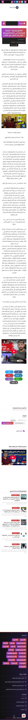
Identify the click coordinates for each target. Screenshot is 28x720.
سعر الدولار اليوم (11, 657)
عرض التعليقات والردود (7, 423)
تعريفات (5, 646)
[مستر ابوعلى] (14, 7)
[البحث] (3, 2)
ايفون (11, 643)
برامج (5, 643)
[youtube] (20, 2)
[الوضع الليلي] (24, 716)
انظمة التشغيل (20, 643)
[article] (14, 392)
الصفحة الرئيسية (20, 42)
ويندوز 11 (22, 663)
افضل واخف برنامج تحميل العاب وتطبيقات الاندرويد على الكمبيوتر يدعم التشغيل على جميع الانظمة (11, 524)
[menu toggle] (25, 2)
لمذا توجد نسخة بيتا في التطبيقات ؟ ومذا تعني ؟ (11, 536)
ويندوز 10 (11, 660)
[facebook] (15, 2)
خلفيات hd (21, 653)
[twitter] (17, 2)
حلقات (10, 650)
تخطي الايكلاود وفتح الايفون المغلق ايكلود (14, 682)
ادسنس (22, 640)
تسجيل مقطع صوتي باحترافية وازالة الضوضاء (12, 547)
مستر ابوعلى (8, 718)
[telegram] (22, 2)
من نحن (22, 698)
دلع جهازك (21, 657)
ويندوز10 (13, 663)
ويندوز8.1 (22, 667)
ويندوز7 (12, 42)
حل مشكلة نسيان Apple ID (18, 686)
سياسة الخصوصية (20, 706)
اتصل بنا (22, 709)
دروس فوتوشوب (11, 653)
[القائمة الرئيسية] (4, 23)
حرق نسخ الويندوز (20, 650)
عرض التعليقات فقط (19, 423)
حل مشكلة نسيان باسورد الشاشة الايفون (15, 689)
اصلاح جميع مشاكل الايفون (18, 678)
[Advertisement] (14, 478)
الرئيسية (21, 23)
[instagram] (12, 2)
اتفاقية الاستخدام (20, 702)
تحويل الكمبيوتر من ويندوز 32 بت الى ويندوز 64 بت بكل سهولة (11, 511)
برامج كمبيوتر (21, 646)
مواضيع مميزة (20, 660)
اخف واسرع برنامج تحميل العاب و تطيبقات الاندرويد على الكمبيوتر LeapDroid (11, 499)
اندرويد (14, 640)
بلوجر (12, 646)
